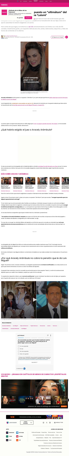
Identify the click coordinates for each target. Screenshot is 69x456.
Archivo (57, 435)
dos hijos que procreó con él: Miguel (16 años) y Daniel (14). (28, 105)
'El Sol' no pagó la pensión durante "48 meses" (45, 123)
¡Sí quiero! (28, 17)
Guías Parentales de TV (57, 437)
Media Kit (46, 437)
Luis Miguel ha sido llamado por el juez (48, 166)
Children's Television (45, 448)
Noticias (25, 1)
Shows (30, 1)
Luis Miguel (15, 325)
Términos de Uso (51, 432)
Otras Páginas (25, 422)
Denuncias (42, 325)
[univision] (4, 5)
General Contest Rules (57, 445)
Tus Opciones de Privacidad (56, 448)
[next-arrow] (67, 400)
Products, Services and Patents (55, 440)
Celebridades (5, 328)
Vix (20, 1)
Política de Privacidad (36, 432)
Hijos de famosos (24, 325)
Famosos (35, 1)
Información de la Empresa (38, 435)
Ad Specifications (39, 437)
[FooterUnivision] (12, 423)
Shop (51, 1)
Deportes (41, 1)
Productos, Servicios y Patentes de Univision (53, 443)
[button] (34, 300)
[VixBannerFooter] (34, 417)
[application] (34, 66)
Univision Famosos (5, 190)
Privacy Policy (44, 432)
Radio (46, 1)
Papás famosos (34, 325)
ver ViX (31, 27)
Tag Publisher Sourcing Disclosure (41, 440)
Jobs (61, 435)
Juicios (48, 325)
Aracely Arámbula (6, 325)
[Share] (66, 37)
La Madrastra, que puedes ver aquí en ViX (22, 103)
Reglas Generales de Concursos (44, 445)
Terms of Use (59, 432)
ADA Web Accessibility (49, 435)
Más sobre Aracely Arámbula (14, 174)
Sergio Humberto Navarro (12, 35)
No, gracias (20, 17)
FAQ (50, 437)
